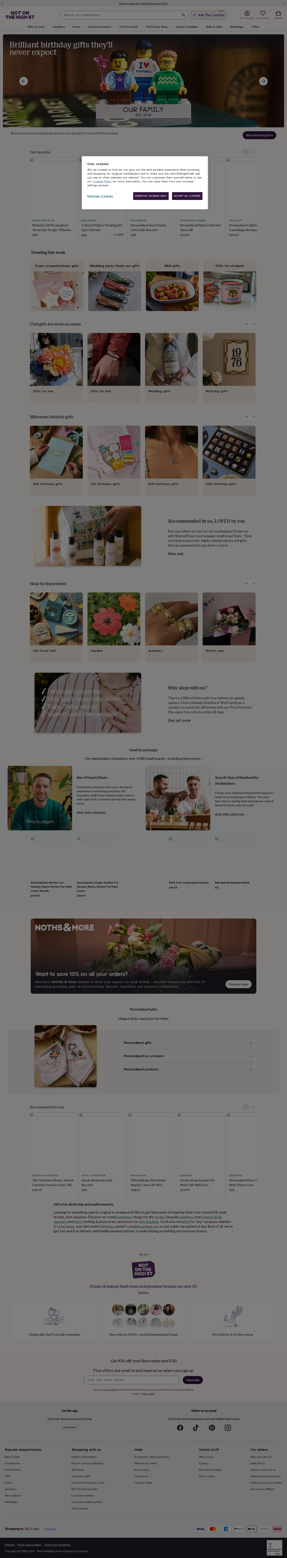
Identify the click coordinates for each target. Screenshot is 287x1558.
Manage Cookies (100, 196)
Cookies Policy (102, 181)
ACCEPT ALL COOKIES (187, 195)
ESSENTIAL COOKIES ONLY (151, 195)
